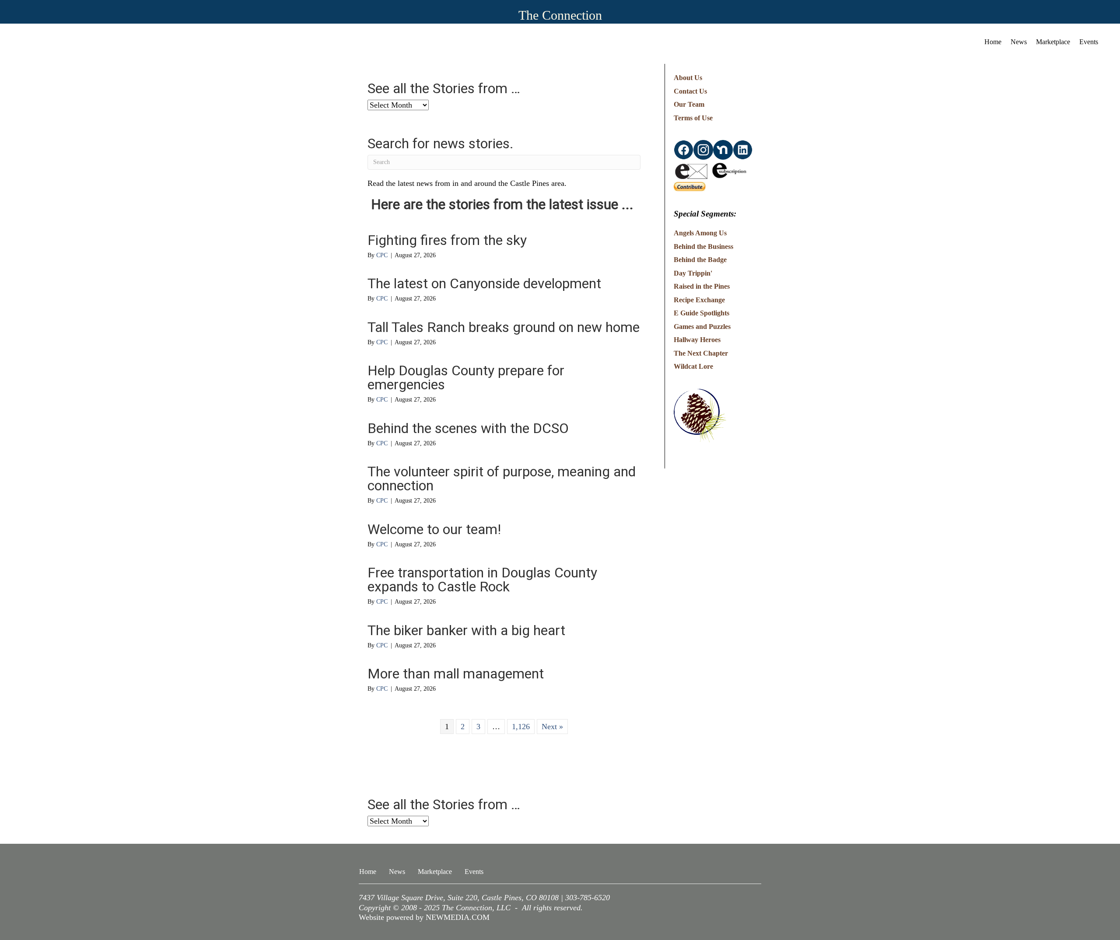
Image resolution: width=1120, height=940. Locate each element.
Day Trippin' (693, 273)
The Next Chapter (701, 353)
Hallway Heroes (697, 339)
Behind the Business (703, 246)
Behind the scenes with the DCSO (468, 428)
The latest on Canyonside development (484, 283)
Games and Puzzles (702, 326)
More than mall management (456, 673)
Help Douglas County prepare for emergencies (466, 377)
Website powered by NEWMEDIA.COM (424, 917)
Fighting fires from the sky (447, 240)
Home (992, 41)
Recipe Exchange (699, 300)
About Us (688, 77)
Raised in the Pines (702, 286)
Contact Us (690, 91)
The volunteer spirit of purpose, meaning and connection (502, 478)
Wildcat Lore (693, 366)
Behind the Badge (700, 259)
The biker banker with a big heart (466, 630)
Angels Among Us (700, 233)
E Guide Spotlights (701, 313)
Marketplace (1053, 41)
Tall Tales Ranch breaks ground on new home (504, 327)
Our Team (689, 104)
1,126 (521, 726)
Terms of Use (693, 118)
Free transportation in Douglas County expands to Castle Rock (482, 579)
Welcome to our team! (434, 529)
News (1019, 41)
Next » (552, 726)
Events (1088, 41)
